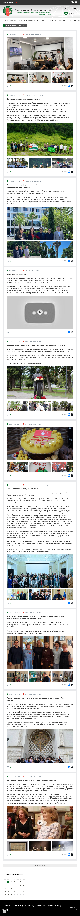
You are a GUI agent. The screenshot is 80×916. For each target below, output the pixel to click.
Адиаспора (50, 20)
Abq (70, 13)
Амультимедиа (71, 20)
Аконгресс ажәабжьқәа (54, 906)
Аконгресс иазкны (11, 20)
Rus (66, 8)
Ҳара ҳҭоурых (60, 20)
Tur (75, 8)
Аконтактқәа (19, 906)
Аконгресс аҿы (8, 906)
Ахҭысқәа (31, 20)
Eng (71, 8)
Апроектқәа (41, 20)
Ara (75, 13)
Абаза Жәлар (23, 20)
